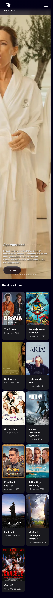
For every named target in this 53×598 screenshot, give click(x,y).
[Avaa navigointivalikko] (46, 7)
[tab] (15, 274)
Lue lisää (12, 270)
